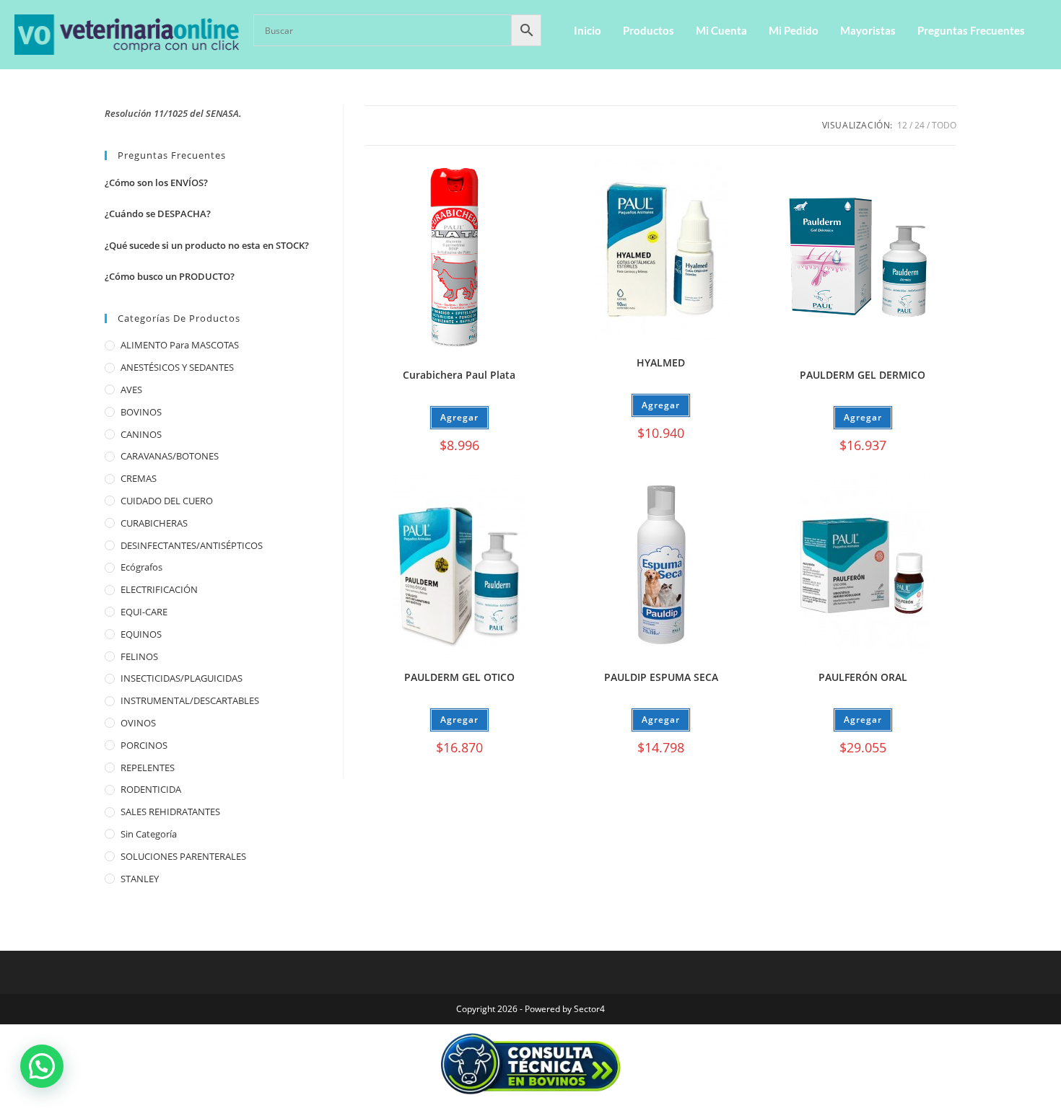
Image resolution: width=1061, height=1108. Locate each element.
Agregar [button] (459, 417)
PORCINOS (144, 745)
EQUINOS (141, 634)
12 (902, 125)
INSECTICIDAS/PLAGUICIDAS (182, 678)
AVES (131, 389)
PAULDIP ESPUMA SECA (661, 677)
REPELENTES (148, 767)
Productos (648, 30)
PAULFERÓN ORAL (862, 677)
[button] (42, 1066)
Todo (944, 125)
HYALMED (661, 362)
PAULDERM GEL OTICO (459, 677)
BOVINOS (141, 411)
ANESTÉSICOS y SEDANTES (177, 367)
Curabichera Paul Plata (459, 375)
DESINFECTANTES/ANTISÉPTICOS (192, 545)
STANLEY (140, 878)
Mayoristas (868, 30)
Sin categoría (149, 833)
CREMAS (139, 478)
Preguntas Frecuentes (971, 30)
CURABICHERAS (154, 522)
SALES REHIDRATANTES (170, 811)
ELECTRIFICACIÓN (159, 589)
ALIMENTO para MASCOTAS (180, 344)
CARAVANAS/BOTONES (170, 455)
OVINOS (138, 722)
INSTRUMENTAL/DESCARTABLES (190, 700)
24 (919, 125)
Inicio (587, 30)
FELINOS (139, 656)
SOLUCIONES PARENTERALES (183, 856)
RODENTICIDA (151, 789)
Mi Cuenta (721, 30)
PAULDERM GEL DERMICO (862, 375)
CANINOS (141, 434)
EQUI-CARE (144, 611)
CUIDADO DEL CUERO (167, 500)
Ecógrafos (141, 566)
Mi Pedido (793, 30)
